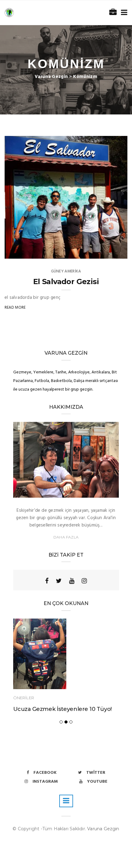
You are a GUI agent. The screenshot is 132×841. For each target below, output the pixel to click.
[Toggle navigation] (122, 12)
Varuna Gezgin (103, 828)
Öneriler (23, 697)
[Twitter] (59, 580)
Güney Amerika (66, 271)
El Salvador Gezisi (66, 281)
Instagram (45, 781)
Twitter (95, 772)
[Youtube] (71, 580)
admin (23, 252)
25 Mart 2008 (107, 252)
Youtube (97, 781)
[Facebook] (47, 580)
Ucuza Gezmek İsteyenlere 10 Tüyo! (62, 709)
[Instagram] (84, 580)
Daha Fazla (66, 537)
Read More (15, 307)
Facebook (44, 772)
